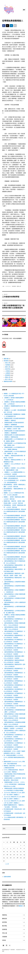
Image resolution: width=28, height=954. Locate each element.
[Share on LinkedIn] (11, 25)
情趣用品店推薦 (8, 381)
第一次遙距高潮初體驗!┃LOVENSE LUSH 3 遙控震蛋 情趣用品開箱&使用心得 (14, 757)
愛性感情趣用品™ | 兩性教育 (8, 949)
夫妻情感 (7, 365)
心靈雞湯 (7, 373)
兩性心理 (7, 363)
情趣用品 (4, 915)
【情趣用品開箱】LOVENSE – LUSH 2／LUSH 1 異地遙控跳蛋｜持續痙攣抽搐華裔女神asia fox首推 (14, 784)
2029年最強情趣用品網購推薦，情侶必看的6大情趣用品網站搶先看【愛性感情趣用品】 (15, 511)
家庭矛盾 (7, 369)
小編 (3, 286)
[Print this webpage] (15, 25)
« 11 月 (7, 864)
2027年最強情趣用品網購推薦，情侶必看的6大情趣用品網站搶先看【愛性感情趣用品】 (15, 532)
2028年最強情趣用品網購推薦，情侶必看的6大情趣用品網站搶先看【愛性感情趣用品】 (15, 522)
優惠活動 (6, 358)
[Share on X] (7, 25)
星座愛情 (7, 375)
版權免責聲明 (7, 876)
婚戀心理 (7, 367)
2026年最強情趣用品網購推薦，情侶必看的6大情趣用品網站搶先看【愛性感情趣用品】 (15, 542)
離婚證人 (21, 906)
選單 (24, 9)
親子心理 (7, 379)
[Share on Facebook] (3, 25)
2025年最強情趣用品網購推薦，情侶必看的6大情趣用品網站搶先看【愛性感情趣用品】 (15, 553)
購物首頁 (4, 918)
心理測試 (7, 371)
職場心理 (19, 286)
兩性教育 (14, 286)
